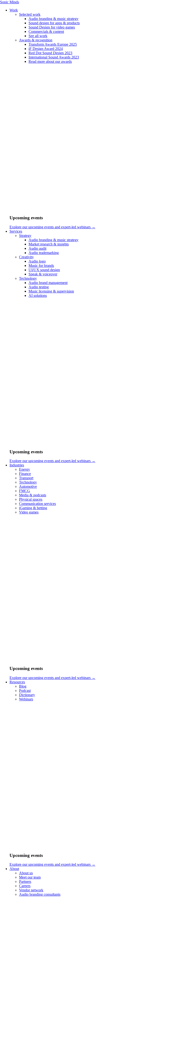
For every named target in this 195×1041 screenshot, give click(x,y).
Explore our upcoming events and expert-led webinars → (52, 227)
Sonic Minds (9, 2)
